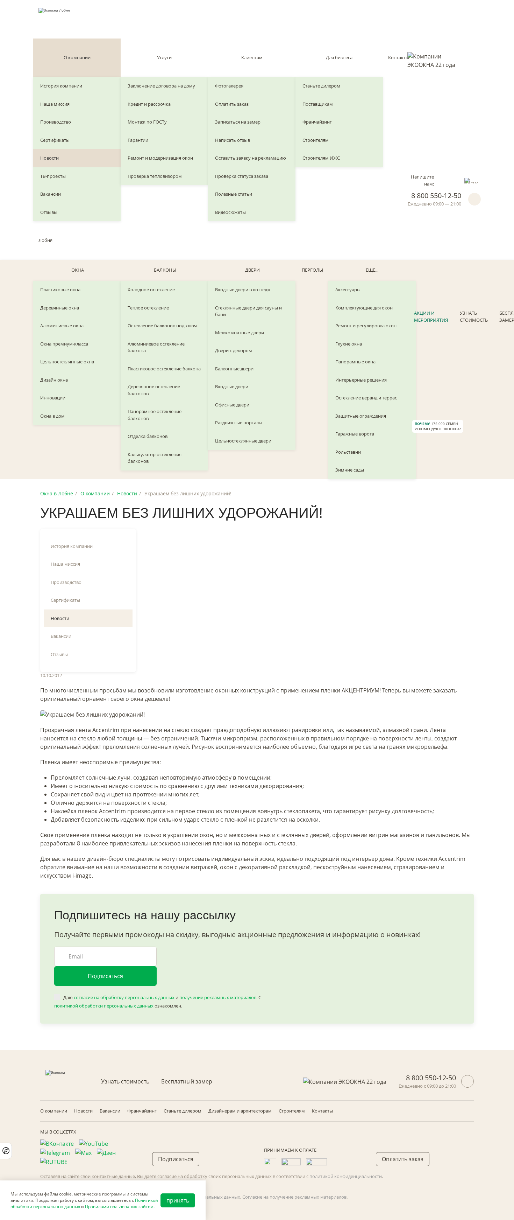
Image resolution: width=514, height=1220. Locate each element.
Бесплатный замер (186, 1081)
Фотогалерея (229, 86)
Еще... (372, 270)
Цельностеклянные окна (67, 361)
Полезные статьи (233, 194)
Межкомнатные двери (239, 332)
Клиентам (252, 57)
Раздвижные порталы (238, 422)
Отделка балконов (147, 436)
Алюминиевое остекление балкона (156, 347)
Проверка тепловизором (155, 176)
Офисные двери (232, 405)
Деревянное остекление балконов (154, 390)
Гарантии (138, 140)
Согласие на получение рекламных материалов (294, 1197)
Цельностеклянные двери (243, 441)
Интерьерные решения (361, 380)
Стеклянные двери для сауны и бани (248, 311)
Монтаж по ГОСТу (147, 122)
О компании (77, 57)
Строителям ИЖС (321, 158)
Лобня (45, 240)
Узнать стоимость (474, 316)
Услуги (164, 57)
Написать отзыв (232, 140)
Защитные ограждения (360, 416)
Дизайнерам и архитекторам (240, 1111)
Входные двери (231, 386)
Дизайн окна (54, 380)
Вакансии (50, 194)
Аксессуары (347, 289)
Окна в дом (52, 416)
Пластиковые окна (60, 289)
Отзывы (48, 212)
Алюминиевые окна (62, 325)
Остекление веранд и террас (366, 398)
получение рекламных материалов (217, 997)
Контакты (398, 57)
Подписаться (105, 976)
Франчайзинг (317, 122)
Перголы (312, 270)
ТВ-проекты (53, 176)
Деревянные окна (59, 308)
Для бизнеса (339, 57)
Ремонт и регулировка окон (366, 325)
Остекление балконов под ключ (162, 325)
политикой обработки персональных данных (104, 1006)
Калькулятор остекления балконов (154, 458)
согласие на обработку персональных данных (124, 997)
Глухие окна (348, 344)
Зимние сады (349, 470)
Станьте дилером (321, 86)
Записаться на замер (237, 122)
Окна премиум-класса (64, 344)
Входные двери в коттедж (243, 289)
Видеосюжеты (230, 212)
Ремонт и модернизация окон (160, 158)
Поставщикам (317, 104)
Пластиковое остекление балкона (164, 368)
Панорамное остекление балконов (154, 414)
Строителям (315, 140)
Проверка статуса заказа (241, 176)
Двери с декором (233, 350)
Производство (55, 122)
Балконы (165, 270)
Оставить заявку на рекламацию (250, 158)
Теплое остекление (148, 308)
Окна (77, 270)
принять (177, 1200)
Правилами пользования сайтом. (120, 1206)
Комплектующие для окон (364, 308)
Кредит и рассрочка (149, 104)
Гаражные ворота (354, 434)
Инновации (52, 398)
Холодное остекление (151, 289)
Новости (49, 158)
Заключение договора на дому (161, 86)
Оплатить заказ (232, 104)
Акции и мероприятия (431, 316)
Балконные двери (234, 368)
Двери (252, 270)
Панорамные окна (355, 361)
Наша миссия (55, 104)
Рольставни (348, 452)
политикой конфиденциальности (345, 1176)
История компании (61, 86)
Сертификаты (55, 140)
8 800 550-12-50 (436, 195)
